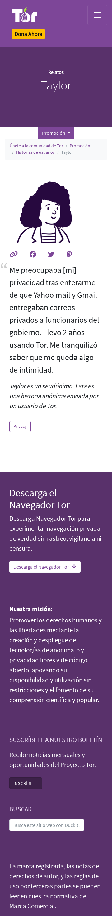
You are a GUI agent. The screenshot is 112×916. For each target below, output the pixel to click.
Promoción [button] (54, 133)
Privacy (20, 426)
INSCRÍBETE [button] (25, 783)
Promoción (80, 145)
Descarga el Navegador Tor (41, 567)
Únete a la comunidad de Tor (36, 145)
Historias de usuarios (35, 152)
